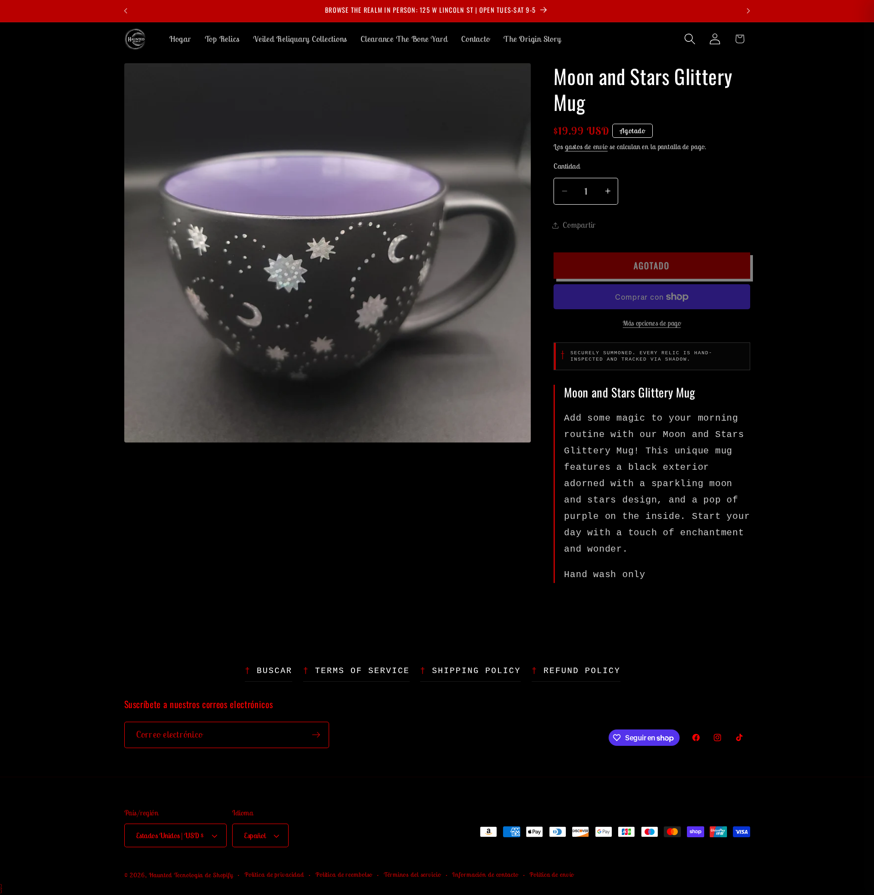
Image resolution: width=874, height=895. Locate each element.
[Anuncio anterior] (126, 11)
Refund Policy (582, 670)
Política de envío (551, 874)
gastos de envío (586, 146)
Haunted (160, 875)
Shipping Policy (476, 670)
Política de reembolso (343, 874)
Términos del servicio (412, 874)
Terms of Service (362, 670)
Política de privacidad (274, 874)
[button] (689, 38)
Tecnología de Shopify (203, 875)
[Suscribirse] (316, 735)
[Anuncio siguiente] (748, 11)
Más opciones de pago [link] (652, 323)
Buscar (274, 670)
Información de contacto (485, 874)
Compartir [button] (579, 225)
